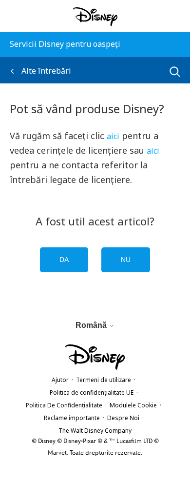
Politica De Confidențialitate (64, 405)
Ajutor (60, 380)
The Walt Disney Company (95, 430)
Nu (126, 259)
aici (113, 136)
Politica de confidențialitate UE (91, 392)
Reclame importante (72, 418)
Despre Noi (123, 418)
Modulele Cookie (133, 405)
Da (64, 259)
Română (92, 325)
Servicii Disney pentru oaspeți (65, 44)
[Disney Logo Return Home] (95, 16)
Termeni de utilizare (103, 380)
